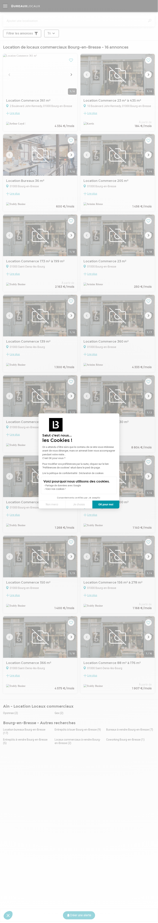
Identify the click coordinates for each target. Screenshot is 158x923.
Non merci (52, 504)
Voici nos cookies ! (55, 489)
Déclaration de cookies (91, 473)
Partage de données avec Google (63, 485)
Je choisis (79, 504)
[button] (8, 915)
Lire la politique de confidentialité (59, 473)
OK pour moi (105, 504)
